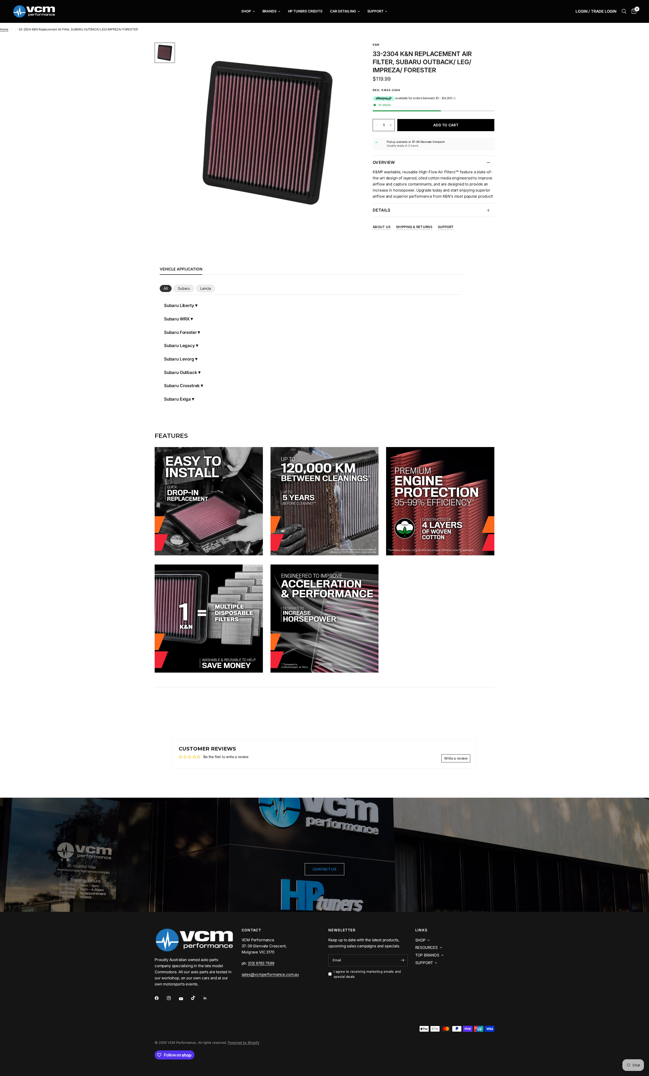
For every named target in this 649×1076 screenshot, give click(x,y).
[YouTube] (184, 998)
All (166, 288)
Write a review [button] (455, 758)
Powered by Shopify (243, 1042)
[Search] (624, 11)
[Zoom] (347, 53)
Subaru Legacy (179, 345)
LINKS (421, 930)
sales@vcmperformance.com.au (270, 974)
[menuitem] (248, 11)
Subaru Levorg (179, 359)
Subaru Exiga (177, 399)
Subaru (184, 288)
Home (4, 29)
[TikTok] (196, 997)
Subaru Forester (180, 332)
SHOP (420, 940)
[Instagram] (172, 998)
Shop (246, 11)
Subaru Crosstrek (182, 385)
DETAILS (381, 210)
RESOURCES (426, 947)
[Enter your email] (403, 960)
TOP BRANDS (427, 955)
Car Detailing (343, 11)
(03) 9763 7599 (261, 963)
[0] (632, 11)
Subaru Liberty (179, 305)
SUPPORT (424, 962)
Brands (269, 11)
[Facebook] (160, 998)
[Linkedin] (208, 998)
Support (375, 11)
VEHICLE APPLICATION (181, 269)
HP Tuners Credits (305, 11)
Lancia (205, 288)
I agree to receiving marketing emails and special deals (367, 974)
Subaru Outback (180, 372)
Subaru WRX (177, 318)
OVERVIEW (384, 162)
